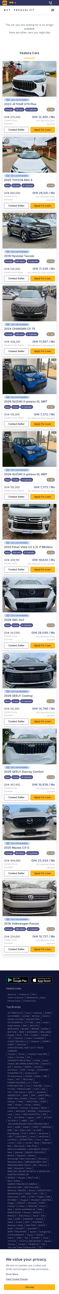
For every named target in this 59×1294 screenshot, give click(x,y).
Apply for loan (42, 129)
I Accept (29, 1287)
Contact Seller (16, 129)
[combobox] (13, 3)
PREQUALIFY (24, 10)
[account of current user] (52, 10)
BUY (7, 10)
